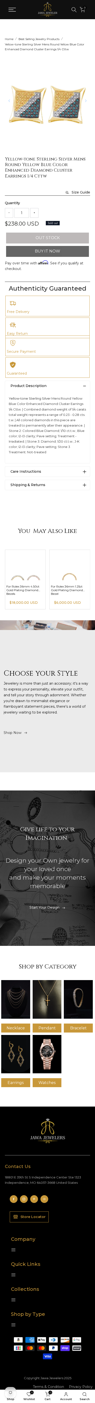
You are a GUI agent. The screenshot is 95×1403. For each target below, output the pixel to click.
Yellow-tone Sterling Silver (30, 398)
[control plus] (34, 213)
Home (9, 39)
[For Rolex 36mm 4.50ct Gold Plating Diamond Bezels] (70, 565)
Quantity (12, 203)
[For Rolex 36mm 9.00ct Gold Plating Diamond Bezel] (25, 565)
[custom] (14, 1199)
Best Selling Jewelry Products (39, 39)
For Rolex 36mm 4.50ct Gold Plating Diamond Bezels (67, 590)
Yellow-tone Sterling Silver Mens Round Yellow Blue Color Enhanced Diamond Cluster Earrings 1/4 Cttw (44, 46)
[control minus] (9, 213)
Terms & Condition (48, 1387)
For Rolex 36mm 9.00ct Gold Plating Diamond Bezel (23, 590)
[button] (86, 101)
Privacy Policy (81, 1387)
